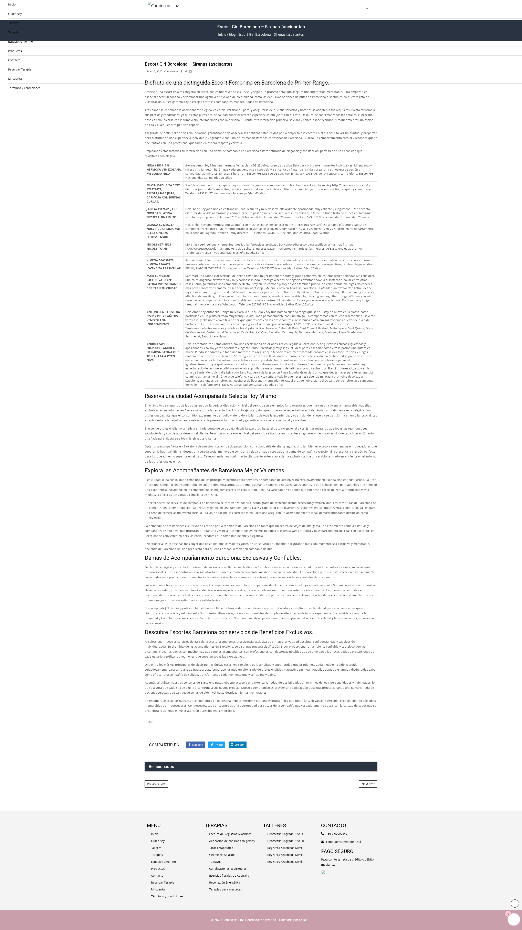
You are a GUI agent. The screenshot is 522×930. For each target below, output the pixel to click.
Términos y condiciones (24, 88)
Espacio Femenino (20, 41)
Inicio (11, 4)
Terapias (14, 32)
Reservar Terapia (19, 69)
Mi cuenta (15, 78)
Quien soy (15, 14)
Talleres (13, 23)
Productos (15, 51)
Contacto (14, 60)
